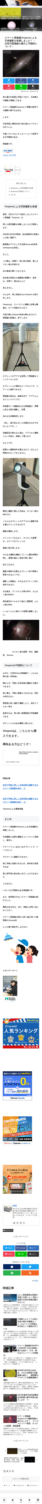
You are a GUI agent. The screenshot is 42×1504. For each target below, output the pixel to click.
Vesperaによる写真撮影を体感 (22, 188)
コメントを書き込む (21, 1479)
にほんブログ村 (9, 155)
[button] (37, 709)
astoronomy (9, 1230)
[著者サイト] (14, 1222)
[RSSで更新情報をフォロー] (24, 1222)
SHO (15, 1206)
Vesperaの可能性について (20, 191)
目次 (18, 183)
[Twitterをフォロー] (17, 1222)
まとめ (13, 195)
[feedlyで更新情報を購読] (20, 1222)
